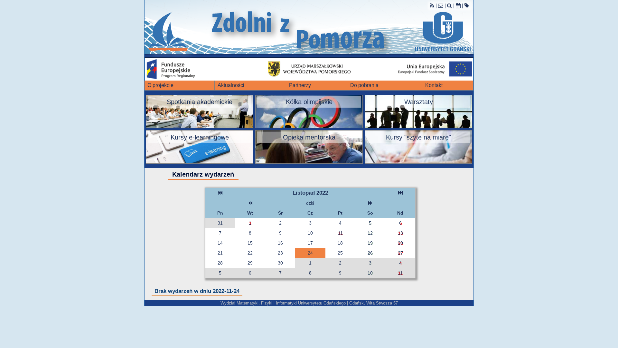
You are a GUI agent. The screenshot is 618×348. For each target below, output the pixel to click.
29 (250, 263)
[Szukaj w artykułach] (449, 5)
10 (310, 233)
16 (280, 243)
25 (340, 253)
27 (400, 253)
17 (310, 243)
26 (370, 253)
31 (220, 223)
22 (250, 253)
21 (220, 253)
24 (310, 253)
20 (400, 243)
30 (280, 263)
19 (370, 243)
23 (280, 253)
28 (220, 263)
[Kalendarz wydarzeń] (458, 5)
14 (220, 243)
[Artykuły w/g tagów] (466, 5)
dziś (310, 203)
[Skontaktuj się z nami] (440, 5)
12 (370, 233)
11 (340, 233)
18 (340, 243)
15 (250, 243)
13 (400, 233)
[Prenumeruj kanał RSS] (432, 5)
